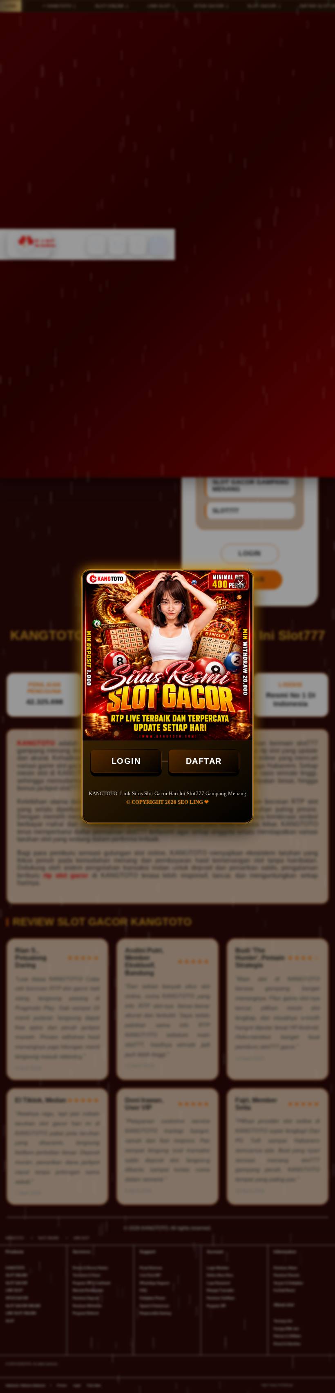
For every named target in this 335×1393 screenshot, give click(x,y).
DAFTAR (204, 760)
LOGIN (126, 760)
